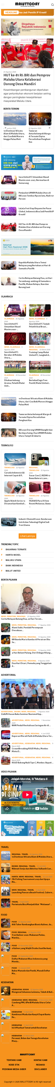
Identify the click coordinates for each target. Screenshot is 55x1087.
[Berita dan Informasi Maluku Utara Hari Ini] (27, 4)
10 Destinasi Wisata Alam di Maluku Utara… (32, 857)
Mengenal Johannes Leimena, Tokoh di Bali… (33, 992)
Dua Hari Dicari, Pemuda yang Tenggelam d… (31, 664)
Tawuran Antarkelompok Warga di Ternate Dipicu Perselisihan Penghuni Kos (40, 136)
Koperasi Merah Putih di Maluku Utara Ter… (32, 736)
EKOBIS (17, 711)
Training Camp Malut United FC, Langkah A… (39, 353)
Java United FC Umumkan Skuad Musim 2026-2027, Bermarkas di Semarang (34, 180)
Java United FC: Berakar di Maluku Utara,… (13, 355)
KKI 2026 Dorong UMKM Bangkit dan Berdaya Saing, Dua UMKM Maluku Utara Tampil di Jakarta (36, 433)
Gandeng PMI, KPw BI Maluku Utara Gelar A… (31, 1003)
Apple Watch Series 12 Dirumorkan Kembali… (15, 502)
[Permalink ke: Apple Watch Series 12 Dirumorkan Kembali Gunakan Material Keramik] (15, 487)
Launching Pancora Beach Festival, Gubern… (33, 892)
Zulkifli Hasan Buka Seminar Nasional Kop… (21, 714)
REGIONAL (33, 349)
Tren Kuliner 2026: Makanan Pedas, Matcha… (28, 936)
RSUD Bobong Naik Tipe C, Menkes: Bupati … (32, 763)
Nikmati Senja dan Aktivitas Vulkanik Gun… (32, 869)
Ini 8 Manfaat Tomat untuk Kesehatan (29, 1028)
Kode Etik (14, 1064)
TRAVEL (25, 854)
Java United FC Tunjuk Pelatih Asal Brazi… (39, 325)
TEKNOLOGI (9, 467)
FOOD (14, 922)
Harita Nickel (13, 554)
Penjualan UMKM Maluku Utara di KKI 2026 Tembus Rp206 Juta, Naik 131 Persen (36, 196)
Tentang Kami (14, 1060)
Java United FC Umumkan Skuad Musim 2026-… (12, 327)
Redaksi (40, 1064)
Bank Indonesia (14, 565)
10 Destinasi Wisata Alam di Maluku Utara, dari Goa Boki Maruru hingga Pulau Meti (14, 135)
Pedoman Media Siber (14, 1069)
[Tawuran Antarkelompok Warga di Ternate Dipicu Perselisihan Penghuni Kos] (40, 119)
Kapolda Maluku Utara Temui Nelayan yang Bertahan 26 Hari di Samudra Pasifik (34, 265)
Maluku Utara (13, 560)
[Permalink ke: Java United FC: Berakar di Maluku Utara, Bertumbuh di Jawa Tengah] (15, 338)
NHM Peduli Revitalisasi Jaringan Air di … (31, 725)
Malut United (13, 570)
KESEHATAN (30, 743)
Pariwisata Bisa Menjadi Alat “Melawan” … (32, 904)
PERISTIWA (11, 616)
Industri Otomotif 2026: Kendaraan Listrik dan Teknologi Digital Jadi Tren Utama (35, 522)
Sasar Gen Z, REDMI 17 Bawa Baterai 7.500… (39, 476)
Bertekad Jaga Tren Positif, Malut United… (39, 381)
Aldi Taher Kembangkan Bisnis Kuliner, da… (32, 924)
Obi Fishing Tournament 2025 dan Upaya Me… (31, 880)
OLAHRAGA (9, 318)
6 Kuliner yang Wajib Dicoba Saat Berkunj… (32, 948)
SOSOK (26, 989)
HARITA (15, 876)
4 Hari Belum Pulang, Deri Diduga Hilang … (32, 653)
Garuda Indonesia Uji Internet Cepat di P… (14, 474)
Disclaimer (40, 1069)
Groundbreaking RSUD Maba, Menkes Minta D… (30, 750)
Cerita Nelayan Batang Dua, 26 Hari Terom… (22, 619)
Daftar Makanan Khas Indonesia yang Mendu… (30, 960)
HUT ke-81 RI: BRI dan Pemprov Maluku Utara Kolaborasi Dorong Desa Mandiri (27, 79)
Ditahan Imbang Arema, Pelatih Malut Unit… (14, 383)
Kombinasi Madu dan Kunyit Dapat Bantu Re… (31, 1015)
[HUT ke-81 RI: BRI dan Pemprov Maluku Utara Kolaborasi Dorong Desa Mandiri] (27, 53)
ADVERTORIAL (7, 711)
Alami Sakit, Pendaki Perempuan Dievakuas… (27, 629)
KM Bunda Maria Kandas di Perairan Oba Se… (31, 640)
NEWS (31, 318)
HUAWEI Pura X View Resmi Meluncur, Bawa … (40, 504)
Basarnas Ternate (16, 549)
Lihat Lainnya (27, 536)
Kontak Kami (40, 1060)
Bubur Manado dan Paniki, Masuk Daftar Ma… (31, 972)
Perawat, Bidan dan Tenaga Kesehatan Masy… (30, 1039)
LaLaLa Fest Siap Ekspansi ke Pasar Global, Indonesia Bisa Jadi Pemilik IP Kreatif (36, 211)
